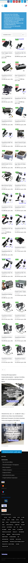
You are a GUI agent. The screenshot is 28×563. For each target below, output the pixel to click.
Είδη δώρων (18, 539)
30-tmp (22, 517)
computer (17, 524)
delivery (23, 524)
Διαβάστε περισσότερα (10, 159)
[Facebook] (8, 2)
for (14, 527)
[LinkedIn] (25, 2)
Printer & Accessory (6, 531)
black (7, 522)
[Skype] (22, 2)
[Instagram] (19, 2)
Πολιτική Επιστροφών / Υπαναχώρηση (11, 464)
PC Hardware (20, 529)
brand (23, 522)
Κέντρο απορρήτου (7, 467)
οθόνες (17, 544)
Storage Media (12, 536)
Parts (2, 51)
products (15, 531)
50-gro (8, 519)
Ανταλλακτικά (5, 539)
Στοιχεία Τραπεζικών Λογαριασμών (10, 477)
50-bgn (3, 519)
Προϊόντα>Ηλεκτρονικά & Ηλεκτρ (17, 541)
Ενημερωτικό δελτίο (7, 472)
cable (3, 524)
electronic (9, 527)
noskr (9, 529)
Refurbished (21, 531)
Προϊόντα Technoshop (7, 51)
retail (3, 534)
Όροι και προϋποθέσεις (8, 462)
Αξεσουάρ (12, 539)
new (21, 527)
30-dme (14, 517)
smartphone (5, 536)
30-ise (18, 517)
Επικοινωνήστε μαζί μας (11, 452)
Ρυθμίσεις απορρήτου (7, 469)
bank (3, 522)
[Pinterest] (14, 2)
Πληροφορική (5, 541)
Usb (18, 536)
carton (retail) (9, 524)
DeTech (3, 527)
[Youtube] (17, 2)
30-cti (10, 517)
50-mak (12, 519)
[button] (2, 6)
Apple (22, 519)
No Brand (4, 529)
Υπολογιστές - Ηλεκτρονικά (8, 544)
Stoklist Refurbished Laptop (8, 475)
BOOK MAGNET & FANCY (15, 522)
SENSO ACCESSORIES (16, 534)
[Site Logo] (8, 6)
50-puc (17, 519)
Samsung (8, 534)
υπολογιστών (5, 546)
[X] (11, 2)
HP (17, 527)
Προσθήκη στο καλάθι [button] (10, 48)
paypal (14, 529)
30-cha (5, 517)
